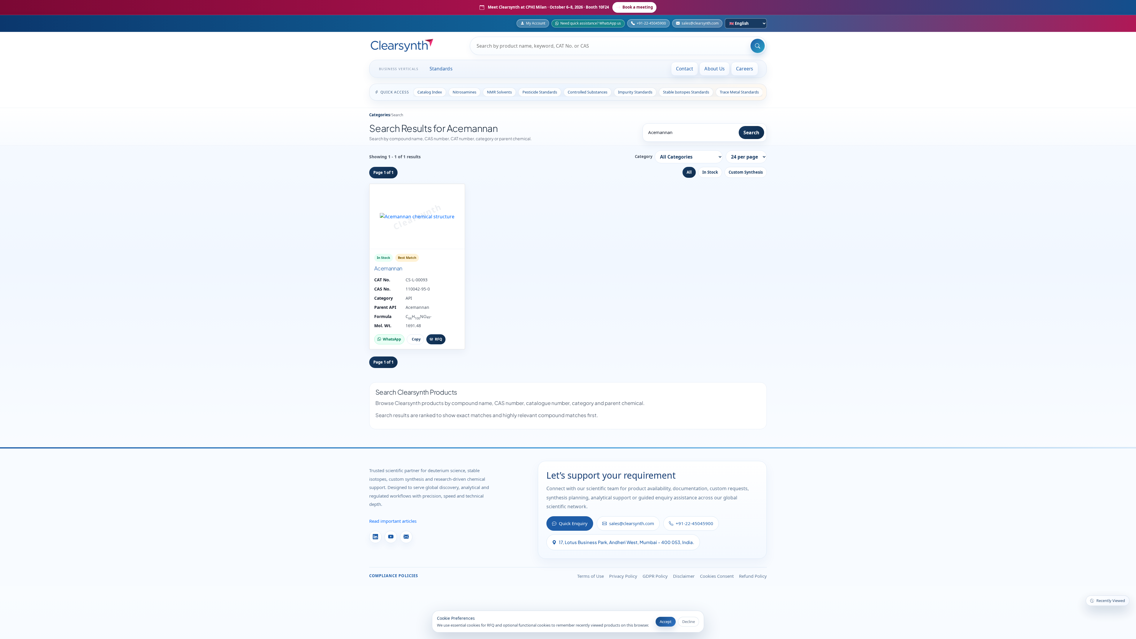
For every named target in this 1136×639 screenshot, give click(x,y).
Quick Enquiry (573, 523)
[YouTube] (391, 537)
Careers (744, 68)
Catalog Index (429, 92)
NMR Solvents (499, 92)
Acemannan (388, 268)
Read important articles (393, 521)
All (689, 172)
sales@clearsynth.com (700, 23)
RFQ (438, 339)
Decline (688, 621)
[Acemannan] (417, 216)
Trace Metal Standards (739, 92)
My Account (535, 23)
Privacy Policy (623, 576)
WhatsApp (392, 339)
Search (751, 132)
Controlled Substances (587, 92)
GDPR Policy (655, 576)
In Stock (710, 172)
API (409, 298)
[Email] (406, 537)
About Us (714, 68)
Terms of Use (590, 576)
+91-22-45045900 (651, 23)
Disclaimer (684, 576)
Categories (379, 114)
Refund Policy (753, 576)
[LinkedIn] (375, 537)
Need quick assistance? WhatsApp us (590, 23)
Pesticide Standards (539, 92)
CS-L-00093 (416, 280)
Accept (666, 621)
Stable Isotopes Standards (686, 92)
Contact (684, 68)
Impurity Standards (635, 92)
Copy (416, 339)
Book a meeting (637, 7)
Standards (441, 68)
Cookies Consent (717, 576)
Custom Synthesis (746, 172)
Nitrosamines (464, 92)
